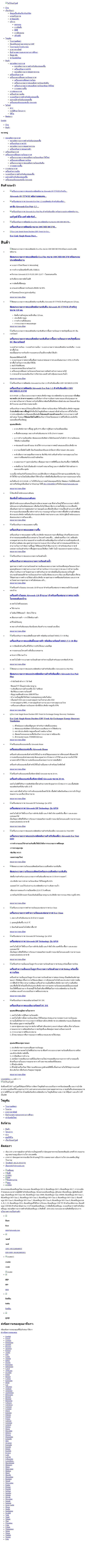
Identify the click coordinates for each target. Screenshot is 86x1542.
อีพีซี (16, 30)
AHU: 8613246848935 (13, 1249)
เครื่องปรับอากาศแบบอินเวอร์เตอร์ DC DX (29, 1005)
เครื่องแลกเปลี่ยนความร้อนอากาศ (23, 77)
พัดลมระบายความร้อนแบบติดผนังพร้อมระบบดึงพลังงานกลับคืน (38, 871)
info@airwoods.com (70, 484)
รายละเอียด (21, 297)
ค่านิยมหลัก (14, 19)
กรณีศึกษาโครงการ (17, 111)
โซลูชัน (8, 38)
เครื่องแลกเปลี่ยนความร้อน (24, 80)
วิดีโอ (12, 114)
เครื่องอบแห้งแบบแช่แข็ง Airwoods (23, 102)
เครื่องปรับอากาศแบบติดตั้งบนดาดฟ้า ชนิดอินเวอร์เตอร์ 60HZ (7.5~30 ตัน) (43, 641)
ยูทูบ (7, 1289)
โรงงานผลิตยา (15, 41)
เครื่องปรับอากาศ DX (22, 69)
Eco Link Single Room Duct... (23, 236)
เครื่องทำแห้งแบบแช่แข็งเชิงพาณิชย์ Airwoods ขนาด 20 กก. (37, 779)
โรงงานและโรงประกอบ (19, 47)
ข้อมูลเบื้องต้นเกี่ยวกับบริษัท (20, 13)
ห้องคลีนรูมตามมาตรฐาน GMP (22, 44)
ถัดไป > (8, 1079)
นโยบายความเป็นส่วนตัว (10, 1211)
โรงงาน (8, 1109)
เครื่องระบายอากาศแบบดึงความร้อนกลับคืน (31, 83)
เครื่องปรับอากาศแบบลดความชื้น (25, 530)
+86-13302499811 (49, 484)
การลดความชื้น (20, 88)
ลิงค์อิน (8, 1309)
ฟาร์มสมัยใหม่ (15, 58)
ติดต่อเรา (8, 116)
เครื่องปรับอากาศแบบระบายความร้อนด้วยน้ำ (30, 561)
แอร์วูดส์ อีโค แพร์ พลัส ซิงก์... (23, 217)
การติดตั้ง (18, 27)
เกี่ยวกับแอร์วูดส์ (11, 1140)
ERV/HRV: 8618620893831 (15, 1252)
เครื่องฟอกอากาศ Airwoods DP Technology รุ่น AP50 (34, 808)
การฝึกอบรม (19, 33)
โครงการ (9, 1132)
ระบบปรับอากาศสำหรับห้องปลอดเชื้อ (24, 97)
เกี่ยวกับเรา (9, 10)
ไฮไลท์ (8, 105)
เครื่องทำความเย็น (17, 94)
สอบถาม (13, 297)
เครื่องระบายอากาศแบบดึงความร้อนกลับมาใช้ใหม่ (34, 86)
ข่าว (11, 108)
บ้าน (7, 8)
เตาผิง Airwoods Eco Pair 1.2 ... (24, 206)
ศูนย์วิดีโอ (9, 1137)
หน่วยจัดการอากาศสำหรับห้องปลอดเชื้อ (30, 66)
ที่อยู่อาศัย (13, 55)
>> (12, 1079)
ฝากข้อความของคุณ (9, 1332)
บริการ (12, 22)
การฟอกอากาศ (16, 91)
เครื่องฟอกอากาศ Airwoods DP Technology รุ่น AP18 (34, 941)
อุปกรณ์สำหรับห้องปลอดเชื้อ (21, 100)
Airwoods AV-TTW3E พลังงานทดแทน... (28, 196)
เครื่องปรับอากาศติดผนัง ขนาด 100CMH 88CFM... (33, 227)
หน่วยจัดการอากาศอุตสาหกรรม (26, 72)
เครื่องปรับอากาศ (16, 75)
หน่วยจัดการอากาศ (17, 63)
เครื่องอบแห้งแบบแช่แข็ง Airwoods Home (29, 749)
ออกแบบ (17, 24)
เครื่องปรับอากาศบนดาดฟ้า (20, 149)
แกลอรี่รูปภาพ (15, 16)
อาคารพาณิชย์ (15, 49)
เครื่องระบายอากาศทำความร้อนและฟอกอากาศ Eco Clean (36, 913)
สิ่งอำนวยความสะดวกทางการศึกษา (24, 52)
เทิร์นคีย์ (17, 36)
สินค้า (7, 61)
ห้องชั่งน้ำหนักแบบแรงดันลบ (22, 498)
